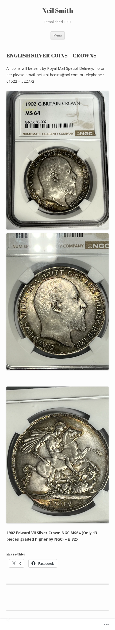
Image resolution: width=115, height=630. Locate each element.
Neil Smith (57, 10)
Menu (57, 35)
